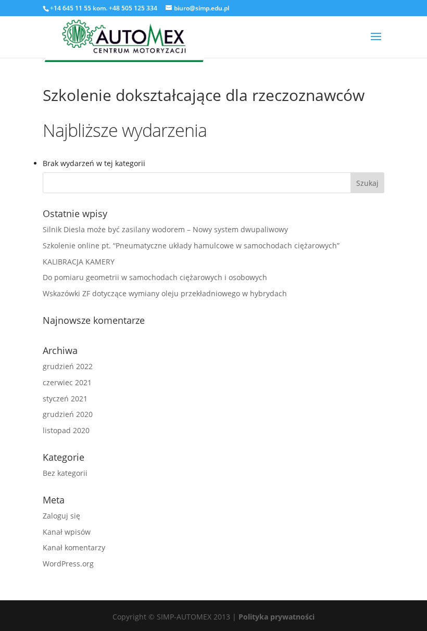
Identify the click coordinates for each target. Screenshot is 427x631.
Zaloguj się (61, 516)
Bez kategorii (65, 473)
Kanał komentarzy (74, 547)
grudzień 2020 (68, 414)
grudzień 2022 (68, 366)
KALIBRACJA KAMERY (79, 262)
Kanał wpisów (67, 532)
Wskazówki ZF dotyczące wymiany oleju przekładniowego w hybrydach (165, 293)
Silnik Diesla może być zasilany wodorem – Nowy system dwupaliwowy (165, 229)
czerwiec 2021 (67, 382)
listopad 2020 (66, 430)
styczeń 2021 (65, 398)
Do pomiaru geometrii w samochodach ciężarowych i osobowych (155, 277)
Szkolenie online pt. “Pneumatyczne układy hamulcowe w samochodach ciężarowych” (191, 245)
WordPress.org (68, 564)
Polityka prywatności (276, 617)
